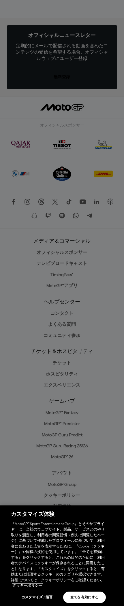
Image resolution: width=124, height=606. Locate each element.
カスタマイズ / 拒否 (37, 597)
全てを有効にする (84, 597)
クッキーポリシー (27, 586)
